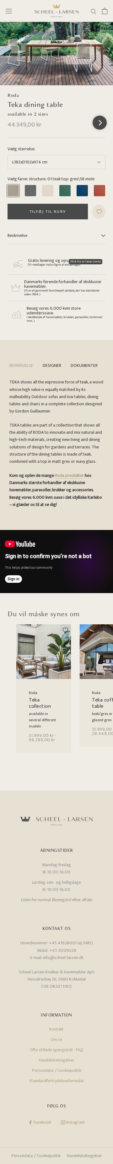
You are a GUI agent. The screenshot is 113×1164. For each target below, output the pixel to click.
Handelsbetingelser (56, 1060)
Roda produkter (69, 475)
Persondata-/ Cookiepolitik (56, 1070)
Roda (13, 95)
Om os (56, 1039)
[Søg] (93, 11)
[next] (100, 123)
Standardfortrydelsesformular (56, 1080)
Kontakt (56, 1029)
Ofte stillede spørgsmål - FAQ (56, 1050)
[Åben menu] (9, 11)
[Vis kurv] (104, 11)
